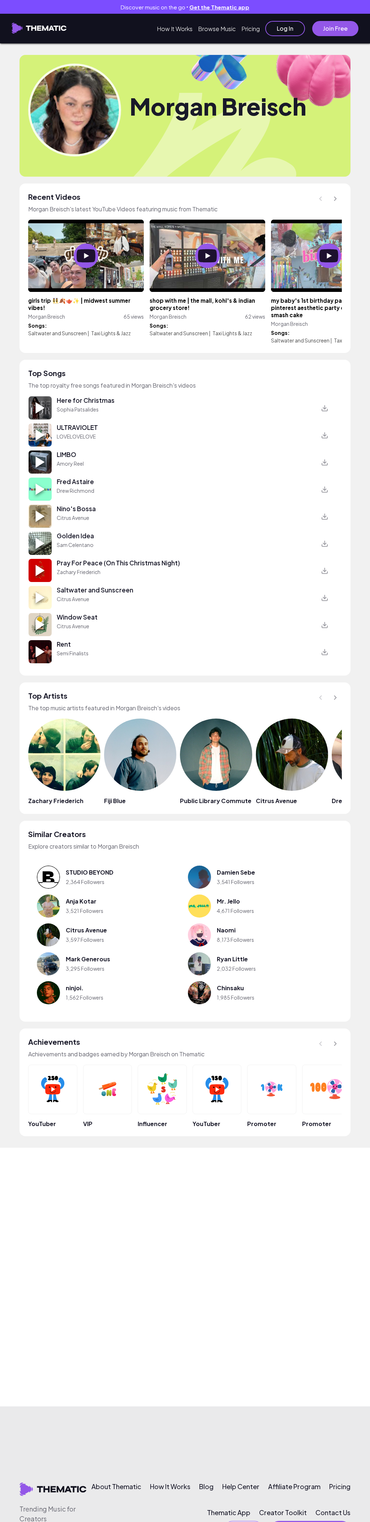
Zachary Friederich (78, 572)
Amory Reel (70, 463)
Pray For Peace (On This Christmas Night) (118, 563)
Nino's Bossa (76, 509)
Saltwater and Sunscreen (57, 333)
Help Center (240, 1487)
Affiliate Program (294, 1487)
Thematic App (228, 1513)
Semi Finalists (73, 653)
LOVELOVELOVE (76, 436)
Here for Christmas (86, 400)
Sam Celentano (75, 545)
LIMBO (66, 454)
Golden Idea (75, 536)
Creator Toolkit (283, 1513)
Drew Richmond (75, 490)
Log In (285, 28)
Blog (206, 1487)
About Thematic (116, 1487)
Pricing (250, 29)
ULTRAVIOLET (77, 427)
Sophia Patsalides (78, 409)
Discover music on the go (185, 7)
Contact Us (332, 1513)
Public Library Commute (215, 801)
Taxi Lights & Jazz (111, 333)
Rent (64, 644)
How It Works (175, 29)
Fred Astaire (75, 482)
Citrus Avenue (73, 517)
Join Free (335, 28)
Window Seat (77, 617)
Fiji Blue (115, 801)
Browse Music (217, 29)
